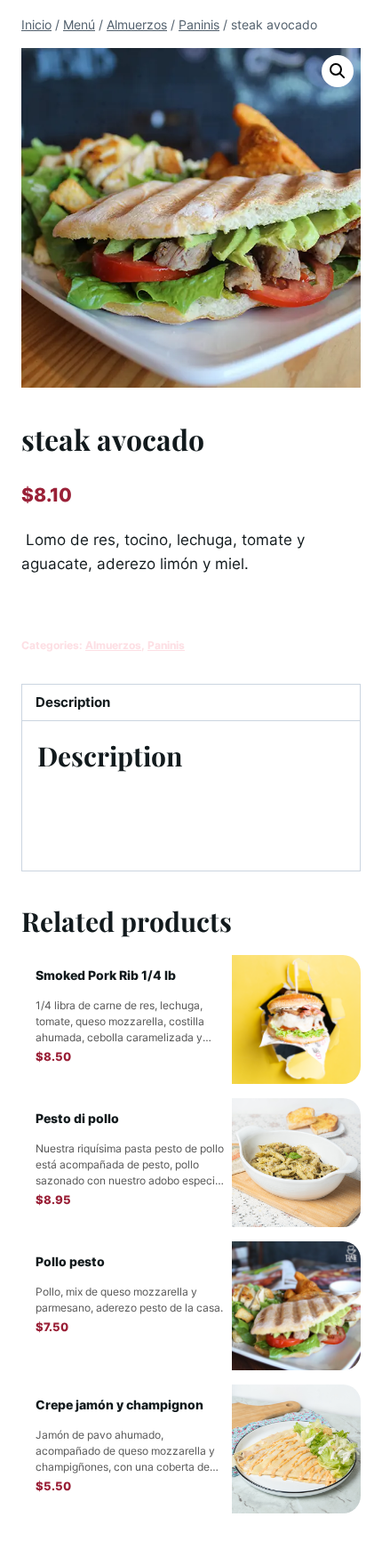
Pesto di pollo (77, 1118)
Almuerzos (113, 645)
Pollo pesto (70, 1261)
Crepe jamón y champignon (119, 1404)
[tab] (191, 703)
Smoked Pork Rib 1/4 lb (106, 975)
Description (73, 702)
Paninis (166, 645)
